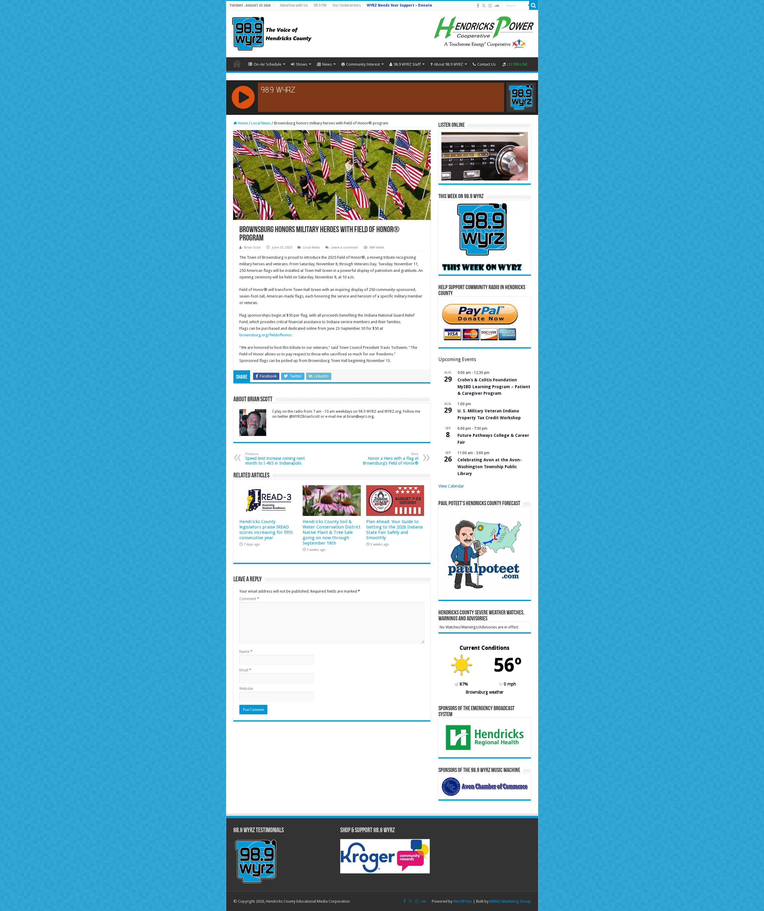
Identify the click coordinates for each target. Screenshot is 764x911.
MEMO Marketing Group (510, 901)
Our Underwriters (346, 5)
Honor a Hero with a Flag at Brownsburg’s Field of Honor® (390, 458)
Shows (301, 64)
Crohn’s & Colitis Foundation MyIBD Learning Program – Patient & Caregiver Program (494, 386)
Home (237, 63)
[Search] (533, 5)
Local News (261, 123)
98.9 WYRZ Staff (407, 64)
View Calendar (451, 486)
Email (245, 670)
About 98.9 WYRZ (448, 64)
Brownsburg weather (484, 692)
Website (246, 688)
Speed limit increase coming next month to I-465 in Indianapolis (275, 458)
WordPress (462, 901)
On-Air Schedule (267, 64)
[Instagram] (490, 5)
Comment (249, 598)
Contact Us (486, 64)
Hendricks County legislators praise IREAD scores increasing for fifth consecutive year (266, 529)
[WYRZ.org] (272, 32)
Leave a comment (344, 247)
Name (245, 651)
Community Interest (363, 64)
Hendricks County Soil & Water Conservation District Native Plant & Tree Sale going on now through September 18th (332, 532)
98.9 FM (320, 5)
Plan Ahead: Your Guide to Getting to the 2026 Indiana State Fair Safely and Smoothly (394, 529)
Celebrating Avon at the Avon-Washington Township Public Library (490, 466)
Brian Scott (252, 247)
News (327, 64)
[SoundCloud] (497, 5)
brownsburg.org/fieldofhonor (265, 335)
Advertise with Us (294, 5)
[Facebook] (478, 5)
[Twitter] (483, 5)
